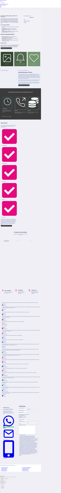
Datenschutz (3, 487)
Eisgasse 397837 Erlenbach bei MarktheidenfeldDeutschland (4, 479)
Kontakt (2, 486)
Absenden (20, 455)
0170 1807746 (2, 480)
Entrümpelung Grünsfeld (4, 468)
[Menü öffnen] (0, 7)
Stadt (20, 423)
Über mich (3, 2)
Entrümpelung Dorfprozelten (4, 467)
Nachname (28, 409)
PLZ (27, 422)
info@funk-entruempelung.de (4, 481)
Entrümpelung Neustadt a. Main (26, 468)
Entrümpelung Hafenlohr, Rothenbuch (26, 467)
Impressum (3, 485)
